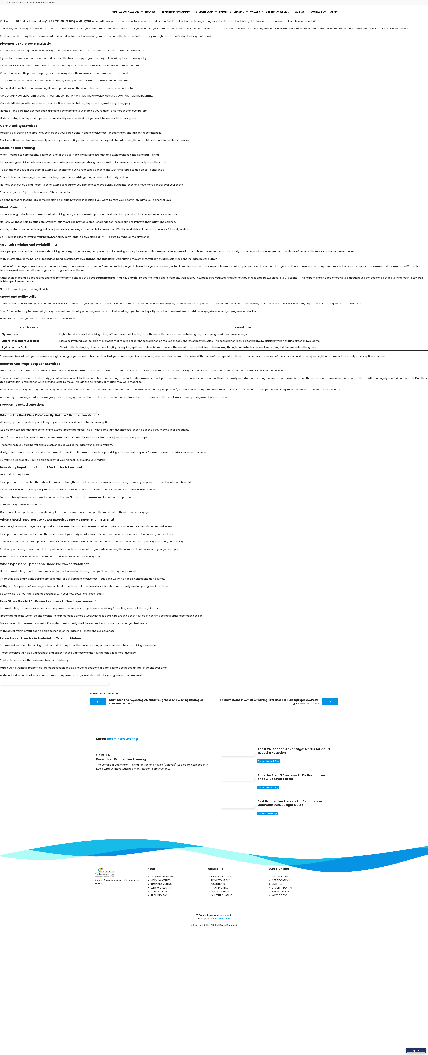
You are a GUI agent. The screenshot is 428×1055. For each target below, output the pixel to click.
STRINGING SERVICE (277, 11)
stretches (132, 429)
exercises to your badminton (61, 571)
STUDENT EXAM (204, 11)
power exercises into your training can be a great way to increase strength (102, 526)
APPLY (334, 11)
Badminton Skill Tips (268, 761)
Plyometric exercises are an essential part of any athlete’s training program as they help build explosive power (69, 58)
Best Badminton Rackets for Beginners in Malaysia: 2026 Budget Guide (289, 803)
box (28, 489)
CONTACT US (318, 11)
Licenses (150, 11)
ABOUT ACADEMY (129, 11)
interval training (85, 259)
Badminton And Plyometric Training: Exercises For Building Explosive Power (270, 700)
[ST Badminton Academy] (98, 12)
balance (61, 389)
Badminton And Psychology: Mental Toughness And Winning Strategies (155, 700)
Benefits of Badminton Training (121, 759)
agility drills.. (42, 289)
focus (10, 437)
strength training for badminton (188, 370)
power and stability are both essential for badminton (56, 370)
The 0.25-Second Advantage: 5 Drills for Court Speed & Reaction (293, 751)
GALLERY (255, 11)
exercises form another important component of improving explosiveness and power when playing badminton (86, 95)
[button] (416, 1051)
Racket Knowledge (267, 813)
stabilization (29, 382)
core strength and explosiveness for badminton (95, 132)
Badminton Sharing (231, 11)
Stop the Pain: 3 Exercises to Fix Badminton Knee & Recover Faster (291, 777)
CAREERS (299, 11)
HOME (114, 11)
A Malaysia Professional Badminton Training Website (31, 2)
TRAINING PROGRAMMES (176, 11)
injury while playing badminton (182, 266)
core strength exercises (19, 497)
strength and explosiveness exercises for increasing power (100, 482)
